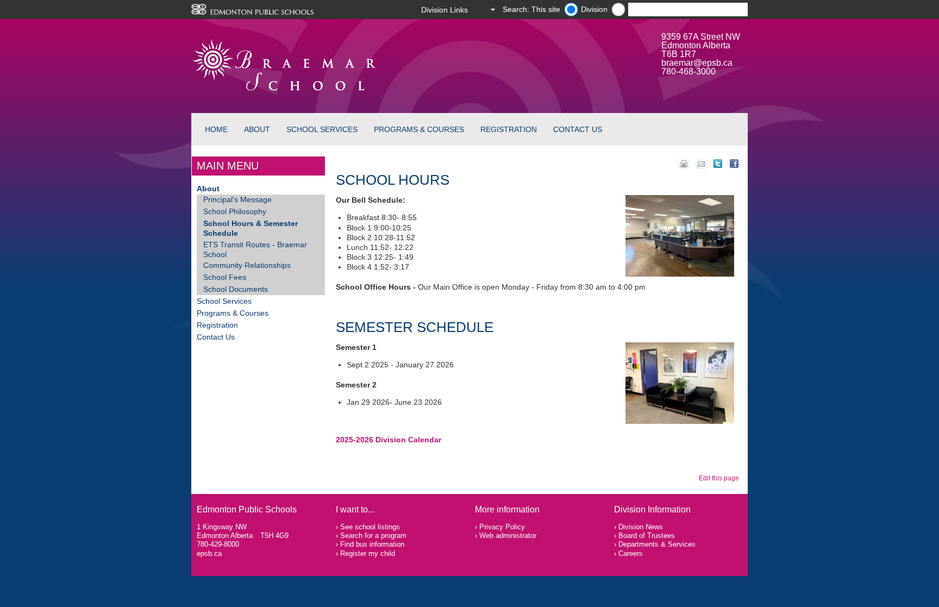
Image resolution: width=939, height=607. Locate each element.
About (257, 129)
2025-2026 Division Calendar (388, 439)
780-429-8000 (218, 544)
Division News (640, 527)
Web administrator (507, 535)
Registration (508, 129)
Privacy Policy (502, 527)
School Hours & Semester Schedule (250, 228)
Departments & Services (657, 544)
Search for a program (373, 535)
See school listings (370, 527)
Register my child (367, 553)
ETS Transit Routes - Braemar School (255, 249)
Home (216, 129)
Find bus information (372, 544)
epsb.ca (209, 553)
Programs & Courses (419, 129)
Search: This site (531, 9)
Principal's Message (237, 199)
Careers (630, 553)
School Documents (235, 289)
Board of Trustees (646, 535)
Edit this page (720, 478)
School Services (322, 129)
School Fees (224, 277)
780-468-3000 (688, 71)
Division (594, 9)
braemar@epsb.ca (697, 62)
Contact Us (577, 129)
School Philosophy (234, 211)
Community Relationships (247, 265)
